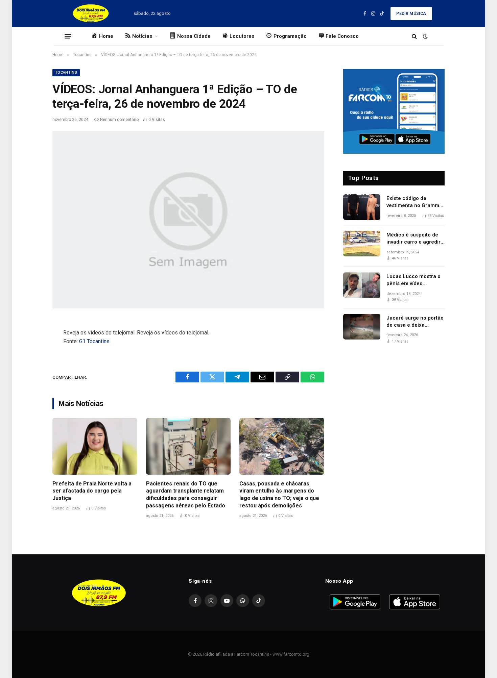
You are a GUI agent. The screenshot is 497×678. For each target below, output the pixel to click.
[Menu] (68, 36)
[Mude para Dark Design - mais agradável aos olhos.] (424, 36)
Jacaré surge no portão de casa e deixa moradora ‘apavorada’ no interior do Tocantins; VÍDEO (415, 322)
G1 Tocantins (94, 341)
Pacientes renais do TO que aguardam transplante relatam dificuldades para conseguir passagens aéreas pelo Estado (185, 494)
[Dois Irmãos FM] (91, 13)
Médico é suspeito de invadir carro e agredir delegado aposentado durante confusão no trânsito (413, 239)
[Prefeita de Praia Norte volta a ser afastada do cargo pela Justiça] (94, 446)
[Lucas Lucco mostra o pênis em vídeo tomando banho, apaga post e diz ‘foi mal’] (361, 285)
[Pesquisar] (414, 36)
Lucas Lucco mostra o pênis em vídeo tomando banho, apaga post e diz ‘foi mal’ (414, 280)
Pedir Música (411, 13)
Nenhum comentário (119, 119)
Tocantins (66, 72)
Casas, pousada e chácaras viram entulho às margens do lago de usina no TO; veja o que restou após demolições (279, 494)
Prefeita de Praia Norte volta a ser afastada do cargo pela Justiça (92, 491)
